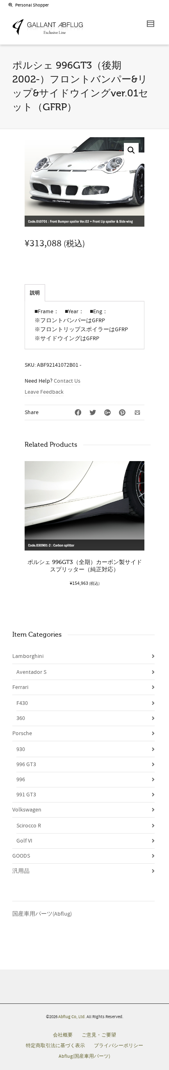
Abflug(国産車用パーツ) (84, 1056)
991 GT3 (26, 794)
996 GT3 (26, 764)
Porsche (22, 733)
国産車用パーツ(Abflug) (42, 914)
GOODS (21, 856)
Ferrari (20, 687)
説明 (35, 293)
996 (20, 779)
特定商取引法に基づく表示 (55, 1046)
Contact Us (67, 381)
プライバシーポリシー (118, 1046)
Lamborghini (27, 656)
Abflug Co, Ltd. (72, 1017)
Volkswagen (26, 810)
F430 (22, 703)
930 (20, 749)
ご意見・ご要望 (99, 1035)
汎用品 (21, 871)
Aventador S (31, 672)
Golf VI (24, 841)
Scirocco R (28, 825)
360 (20, 718)
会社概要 (63, 1035)
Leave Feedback (44, 392)
